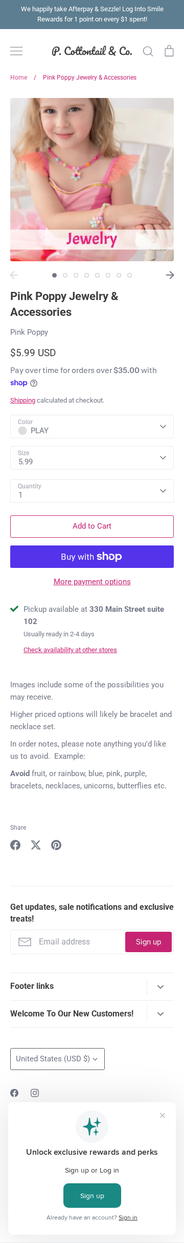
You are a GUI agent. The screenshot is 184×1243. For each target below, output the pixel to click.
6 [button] (108, 275)
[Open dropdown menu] (160, 987)
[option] (92, 179)
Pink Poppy (29, 332)
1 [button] (54, 275)
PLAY (40, 430)
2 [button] (65, 275)
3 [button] (76, 275)
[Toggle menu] (16, 51)
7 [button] (119, 275)
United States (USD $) (53, 1058)
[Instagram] (35, 1093)
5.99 (25, 461)
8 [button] (129, 275)
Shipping (22, 400)
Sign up (148, 942)
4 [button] (86, 275)
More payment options (92, 581)
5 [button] (97, 275)
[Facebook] (14, 1093)
